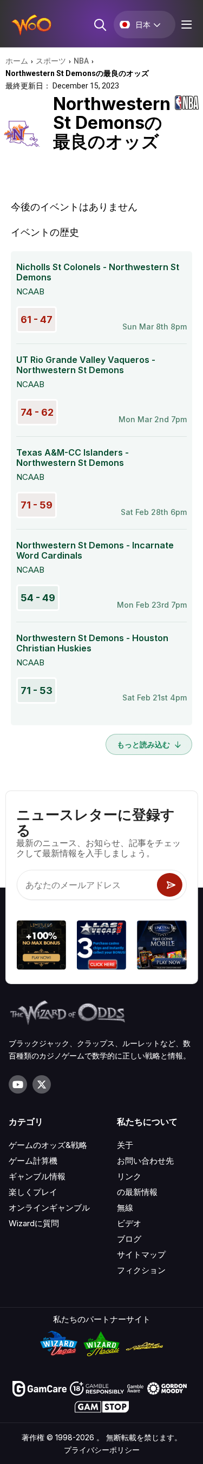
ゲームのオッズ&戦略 (48, 1145)
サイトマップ (141, 1254)
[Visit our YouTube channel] (18, 1084)
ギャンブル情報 (37, 1176)
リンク (129, 1176)
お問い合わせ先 (145, 1161)
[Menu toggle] (185, 24)
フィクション (141, 1270)
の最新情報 (137, 1192)
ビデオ (129, 1223)
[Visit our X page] (41, 1084)
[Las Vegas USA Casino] (101, 946)
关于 (125, 1145)
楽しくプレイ (33, 1192)
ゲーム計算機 (33, 1161)
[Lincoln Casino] (161, 946)
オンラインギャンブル (49, 1207)
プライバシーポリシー (102, 1449)
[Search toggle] (99, 24)
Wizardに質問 (34, 1223)
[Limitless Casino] (41, 946)
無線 (125, 1207)
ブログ (129, 1239)
